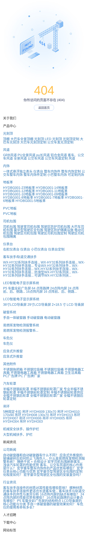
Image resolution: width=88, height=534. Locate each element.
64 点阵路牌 (40, 288)
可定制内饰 (76, 174)
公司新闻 (9, 449)
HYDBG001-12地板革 (19, 191)
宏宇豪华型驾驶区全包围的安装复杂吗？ (53, 474)
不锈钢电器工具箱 (23, 372)
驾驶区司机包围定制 (52, 233)
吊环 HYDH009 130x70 (39, 411)
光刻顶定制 (71, 139)
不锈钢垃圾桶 (33, 369)
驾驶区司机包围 (25, 233)
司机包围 (9, 221)
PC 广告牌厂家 (29, 376)
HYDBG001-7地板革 (49, 197)
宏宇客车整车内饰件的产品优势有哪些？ (46, 468)
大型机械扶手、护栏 (18, 434)
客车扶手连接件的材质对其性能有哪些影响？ (36, 488)
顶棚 (6, 139)
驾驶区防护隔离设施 (58, 230)
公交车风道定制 (56, 158)
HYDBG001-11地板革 (52, 191)
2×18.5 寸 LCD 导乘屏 (68, 304)
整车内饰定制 (71, 171)
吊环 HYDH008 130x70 (32, 415)
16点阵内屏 (34, 291)
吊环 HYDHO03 (31, 421)
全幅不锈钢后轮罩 (16, 395)
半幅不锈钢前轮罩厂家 (46, 389)
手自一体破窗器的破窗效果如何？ (51, 504)
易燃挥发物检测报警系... (20, 330)
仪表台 (38, 171)
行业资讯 (9, 482)
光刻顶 (8, 133)
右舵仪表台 (11, 249)
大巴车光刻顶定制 (33, 142)
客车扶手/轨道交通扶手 (20, 257)
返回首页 (44, 107)
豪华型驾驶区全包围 (28, 230)
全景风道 (20, 158)
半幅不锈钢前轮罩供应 (67, 392)
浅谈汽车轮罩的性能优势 (21, 465)
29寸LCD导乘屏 (39, 304)
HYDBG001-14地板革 (52, 187)
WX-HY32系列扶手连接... (21, 262)
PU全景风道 (26, 155)
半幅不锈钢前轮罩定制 (33, 392)
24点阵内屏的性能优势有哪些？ (43, 496)
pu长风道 (43, 155)
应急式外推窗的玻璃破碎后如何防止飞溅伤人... (42, 456)
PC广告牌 (10, 376)
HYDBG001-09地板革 (52, 194)
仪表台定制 (56, 249)
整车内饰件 (52, 171)
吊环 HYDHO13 (61, 415)
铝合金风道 (59, 155)
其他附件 (9, 364)
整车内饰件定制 (35, 174)
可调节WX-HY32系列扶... (52, 275)
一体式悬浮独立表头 (18, 171)
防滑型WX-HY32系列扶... (52, 272)
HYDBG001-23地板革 (19, 187)
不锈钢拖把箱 (13, 369)
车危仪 (8, 338)
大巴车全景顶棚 (21, 139)
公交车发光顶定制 (60, 142)
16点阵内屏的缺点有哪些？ (60, 494)
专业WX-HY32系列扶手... (52, 265)
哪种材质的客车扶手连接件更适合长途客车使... (42, 489)
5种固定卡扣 (12, 411)
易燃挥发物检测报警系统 (21, 325)
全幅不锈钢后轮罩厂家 (46, 395)
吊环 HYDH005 (53, 418)
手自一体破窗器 (14, 317)
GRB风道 (10, 155)
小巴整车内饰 (57, 174)
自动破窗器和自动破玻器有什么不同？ (31, 455)
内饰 (6, 166)
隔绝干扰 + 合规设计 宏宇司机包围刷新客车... (50, 461)
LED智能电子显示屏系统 (21, 283)
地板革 (8, 182)
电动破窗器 (52, 317)
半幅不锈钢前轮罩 (16, 389)
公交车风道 (36, 158)
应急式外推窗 (13, 351)
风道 (6, 150)
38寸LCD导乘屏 (15, 304)
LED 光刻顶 (53, 139)
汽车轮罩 (9, 383)
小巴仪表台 (39, 249)
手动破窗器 (35, 317)
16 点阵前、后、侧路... (60, 291)
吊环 (6, 406)
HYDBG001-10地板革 (19, 194)
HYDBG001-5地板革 (31, 201)
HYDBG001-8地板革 (18, 197)
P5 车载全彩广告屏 (17, 288)
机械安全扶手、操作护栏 (21, 429)
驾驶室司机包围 (28, 226)
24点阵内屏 (58, 288)
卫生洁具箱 (72, 372)
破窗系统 (9, 312)
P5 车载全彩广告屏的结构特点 (39, 501)
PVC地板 (10, 208)
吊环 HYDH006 (30, 418)
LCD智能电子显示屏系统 (21, 299)
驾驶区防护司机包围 (55, 226)
